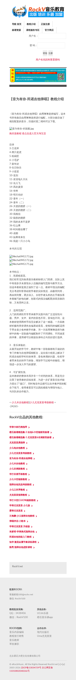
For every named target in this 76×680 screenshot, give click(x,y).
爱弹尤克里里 (16, 511)
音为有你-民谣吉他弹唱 (20, 458)
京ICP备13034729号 (31, 667)
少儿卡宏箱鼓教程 (18, 479)
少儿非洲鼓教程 (17, 469)
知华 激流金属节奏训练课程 (23, 542)
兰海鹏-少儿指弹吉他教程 (21, 516)
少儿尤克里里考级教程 (42, 402)
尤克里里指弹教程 (18, 495)
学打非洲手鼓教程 (18, 474)
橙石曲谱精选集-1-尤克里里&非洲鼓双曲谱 (30, 437)
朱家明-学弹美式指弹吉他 (21, 531)
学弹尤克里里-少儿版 (19, 505)
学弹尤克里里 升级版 (19, 526)
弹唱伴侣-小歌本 (17, 521)
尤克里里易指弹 (17, 442)
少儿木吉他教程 (20, 402)
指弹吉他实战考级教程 (20, 484)
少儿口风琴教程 (17, 490)
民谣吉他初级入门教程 (20, 537)
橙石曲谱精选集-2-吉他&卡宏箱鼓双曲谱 (29, 432)
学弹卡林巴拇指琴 (18, 427)
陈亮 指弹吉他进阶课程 (20, 547)
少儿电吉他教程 (17, 448)
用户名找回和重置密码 (48, 60)
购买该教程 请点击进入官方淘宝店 (27, 133)
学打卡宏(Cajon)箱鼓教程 (22, 500)
